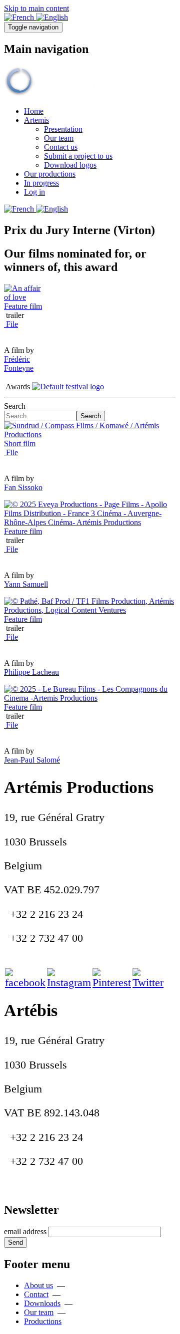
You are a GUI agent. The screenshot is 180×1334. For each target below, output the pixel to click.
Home (34, 111)
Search (15, 406)
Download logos (70, 165)
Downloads (42, 1303)
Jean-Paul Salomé (32, 760)
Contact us (61, 147)
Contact (36, 1294)
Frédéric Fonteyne (19, 363)
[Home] (54, 94)
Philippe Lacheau (31, 672)
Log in (34, 192)
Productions (43, 1321)
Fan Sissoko (23, 487)
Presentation (63, 129)
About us (38, 1285)
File (11, 324)
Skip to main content (36, 8)
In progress (41, 183)
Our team (59, 138)
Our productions (50, 174)
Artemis (36, 120)
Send (15, 1242)
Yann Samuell (26, 584)
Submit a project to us (78, 156)
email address (25, 1231)
